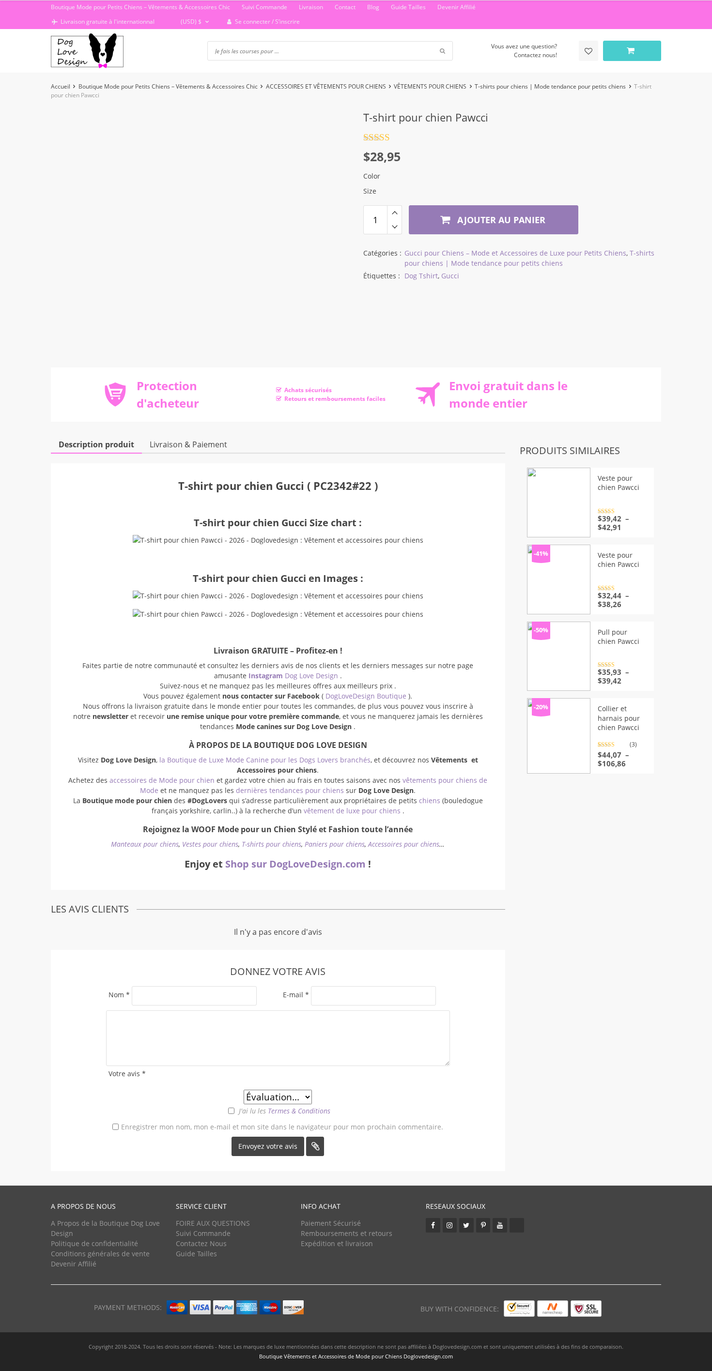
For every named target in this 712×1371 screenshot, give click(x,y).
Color (371, 176)
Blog (373, 7)
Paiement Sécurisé (331, 1223)
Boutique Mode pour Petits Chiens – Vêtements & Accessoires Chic (140, 7)
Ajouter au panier (500, 220)
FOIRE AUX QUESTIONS (213, 1223)
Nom (119, 994)
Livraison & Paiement (188, 444)
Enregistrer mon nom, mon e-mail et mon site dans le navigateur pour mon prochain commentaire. (282, 1126)
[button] (190, 22)
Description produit (96, 444)
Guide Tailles (408, 7)
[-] (394, 227)
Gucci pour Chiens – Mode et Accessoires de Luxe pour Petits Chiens (515, 253)
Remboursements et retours (346, 1233)
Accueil (60, 86)
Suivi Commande (264, 7)
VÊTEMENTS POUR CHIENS (430, 86)
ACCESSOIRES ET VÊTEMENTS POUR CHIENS (326, 86)
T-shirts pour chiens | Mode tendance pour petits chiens (550, 86)
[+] (394, 212)
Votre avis (127, 1073)
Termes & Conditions (299, 1110)
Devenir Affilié (456, 7)
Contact (345, 7)
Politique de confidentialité (94, 1243)
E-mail (296, 994)
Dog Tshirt (421, 275)
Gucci (450, 275)
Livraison (311, 7)
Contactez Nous (201, 1243)
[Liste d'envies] (588, 51)
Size (369, 191)
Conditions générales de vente (100, 1253)
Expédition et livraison (337, 1243)
